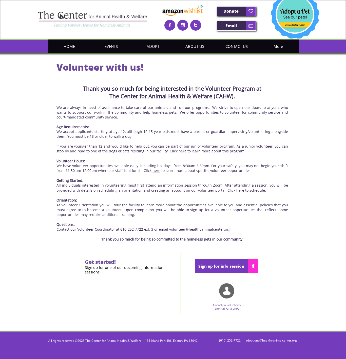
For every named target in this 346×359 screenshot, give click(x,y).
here (182, 151)
